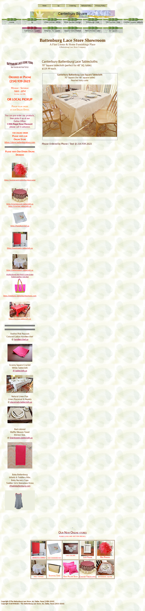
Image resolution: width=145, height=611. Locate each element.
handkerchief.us (21, 339)
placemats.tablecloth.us (21, 402)
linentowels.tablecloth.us (21, 438)
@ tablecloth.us (20, 371)
